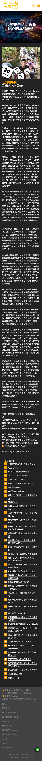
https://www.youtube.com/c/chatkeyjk (19, 429)
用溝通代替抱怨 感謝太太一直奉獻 (23, 624)
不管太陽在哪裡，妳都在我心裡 (21, 464)
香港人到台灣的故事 (10, 735)
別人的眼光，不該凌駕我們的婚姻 (22, 670)
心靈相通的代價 (15, 674)
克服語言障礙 (14, 487)
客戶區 (4, 739)
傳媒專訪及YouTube (10, 730)
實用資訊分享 (7, 726)
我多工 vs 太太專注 (16, 480)
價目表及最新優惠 (9, 713)
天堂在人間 (13, 502)
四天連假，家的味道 (17, 613)
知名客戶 (5, 721)
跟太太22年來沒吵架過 (18, 476)
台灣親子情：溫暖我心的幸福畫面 (22, 554)
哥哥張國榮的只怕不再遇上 (19, 659)
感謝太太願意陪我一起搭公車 (20, 483)
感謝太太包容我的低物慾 (19, 472)
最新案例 (5, 708)
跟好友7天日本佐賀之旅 (18, 582)
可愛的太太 (13, 468)
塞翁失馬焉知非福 (16, 491)
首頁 (4, 704)
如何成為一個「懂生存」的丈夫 (21, 571)
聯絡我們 (5, 743)
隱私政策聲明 (7, 748)
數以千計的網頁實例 (10, 717)
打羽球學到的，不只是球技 (19, 642)
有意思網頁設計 (27, 757)
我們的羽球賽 (14, 678)
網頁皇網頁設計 (15, 757)
